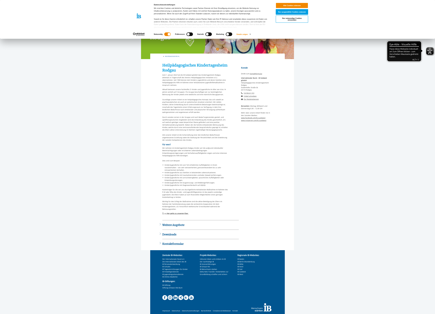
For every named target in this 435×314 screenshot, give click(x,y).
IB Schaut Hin (205, 267)
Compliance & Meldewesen (222, 311)
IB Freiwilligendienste (170, 272)
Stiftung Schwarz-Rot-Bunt (172, 288)
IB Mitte (240, 264)
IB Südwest (241, 272)
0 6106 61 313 (249, 93)
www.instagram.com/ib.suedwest (253, 120)
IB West (240, 274)
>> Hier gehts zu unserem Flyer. (176, 213)
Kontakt (235, 311)
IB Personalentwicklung (171, 264)
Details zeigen (242, 34)
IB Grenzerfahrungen (208, 264)
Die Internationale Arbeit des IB (174, 262)
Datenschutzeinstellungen (190, 311)
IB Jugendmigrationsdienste (172, 274)
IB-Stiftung (166, 285)
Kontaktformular (256, 74)
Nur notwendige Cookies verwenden (292, 19)
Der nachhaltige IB (207, 262)
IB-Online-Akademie (170, 277)
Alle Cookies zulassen (292, 5)
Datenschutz (176, 311)
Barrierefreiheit (206, 311)
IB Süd (239, 269)
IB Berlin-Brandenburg (246, 262)
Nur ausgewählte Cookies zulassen (292, 12)
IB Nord (240, 267)
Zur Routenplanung (251, 99)
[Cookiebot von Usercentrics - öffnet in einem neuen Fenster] (139, 34)
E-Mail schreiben (250, 96)
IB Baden (240, 259)
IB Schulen (166, 267)
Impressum (166, 311)
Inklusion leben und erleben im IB (213, 259)
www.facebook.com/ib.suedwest (253, 118)
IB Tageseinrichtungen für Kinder (175, 269)
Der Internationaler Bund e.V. (173, 259)
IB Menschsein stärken (208, 269)
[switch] (189, 34)
